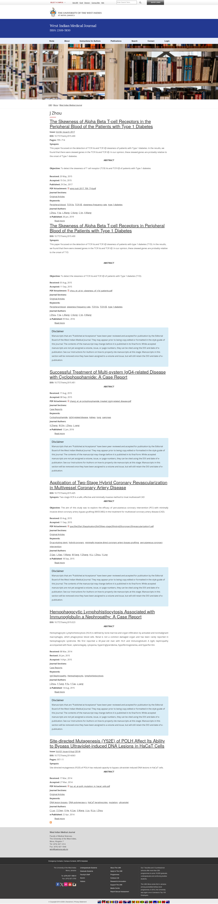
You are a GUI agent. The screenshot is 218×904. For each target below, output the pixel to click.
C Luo (52, 810)
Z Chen (59, 810)
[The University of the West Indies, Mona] (82, 11)
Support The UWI (116, 885)
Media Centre (115, 888)
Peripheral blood (58, 204)
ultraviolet (124, 802)
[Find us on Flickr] (66, 885)
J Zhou (53, 212)
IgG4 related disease (78, 417)
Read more (59, 220)
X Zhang (54, 425)
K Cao (73, 810)
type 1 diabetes (115, 204)
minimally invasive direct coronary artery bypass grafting (112, 542)
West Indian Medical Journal (70, 105)
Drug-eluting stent (58, 542)
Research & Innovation (118, 881)
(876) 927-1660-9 (70, 876)
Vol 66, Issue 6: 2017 (65, 132)
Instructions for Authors (90, 41)
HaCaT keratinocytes (98, 802)
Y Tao (73, 683)
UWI (50, 105)
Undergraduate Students (88, 868)
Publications (116, 41)
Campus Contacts (70, 861)
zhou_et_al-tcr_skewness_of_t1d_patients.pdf (91, 290)
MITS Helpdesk (82, 861)
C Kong (74, 212)
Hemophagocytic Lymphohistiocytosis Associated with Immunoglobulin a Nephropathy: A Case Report (102, 614)
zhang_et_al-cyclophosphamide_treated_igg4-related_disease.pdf (100, 401)
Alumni (82, 878)
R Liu (93, 810)
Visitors (82, 881)
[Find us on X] (61, 885)
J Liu (87, 810)
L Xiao (59, 554)
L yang (76, 425)
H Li (91, 554)
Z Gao (52, 554)
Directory (87, 3)
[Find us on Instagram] (74, 885)
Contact (151, 41)
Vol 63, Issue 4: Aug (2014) (68, 751)
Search (135, 41)
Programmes (114, 874)
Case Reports (56, 409)
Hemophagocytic (75, 675)
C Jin (81, 212)
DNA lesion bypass (58, 802)
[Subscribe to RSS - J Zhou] (51, 822)
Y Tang (60, 683)
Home (51, 41)
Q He (66, 810)
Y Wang (67, 554)
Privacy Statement (80, 902)
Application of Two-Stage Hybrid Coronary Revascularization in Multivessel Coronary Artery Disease (108, 484)
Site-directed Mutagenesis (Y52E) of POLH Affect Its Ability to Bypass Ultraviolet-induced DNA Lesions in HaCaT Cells (107, 743)
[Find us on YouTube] (70, 885)
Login (167, 41)
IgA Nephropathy (58, 675)
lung (99, 417)
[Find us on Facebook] (58, 885)
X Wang (87, 212)
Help (102, 3)
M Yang (75, 554)
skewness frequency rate (95, 204)
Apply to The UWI (116, 871)
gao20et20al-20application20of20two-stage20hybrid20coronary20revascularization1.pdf (112, 526)
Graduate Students (86, 871)
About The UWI (115, 868)
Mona (55, 105)
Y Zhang (84, 554)
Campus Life (114, 878)
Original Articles (57, 196)
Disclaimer (69, 902)
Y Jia (59, 212)
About (67, 41)
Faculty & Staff (85, 874)
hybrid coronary (76, 542)
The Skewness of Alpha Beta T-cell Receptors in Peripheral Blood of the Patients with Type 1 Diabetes (107, 228)
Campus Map (96, 3)
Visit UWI (75, 3)
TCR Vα (70, 204)
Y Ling (105, 554)
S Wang (80, 810)
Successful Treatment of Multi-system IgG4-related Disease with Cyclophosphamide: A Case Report (108, 374)
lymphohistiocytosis (94, 675)
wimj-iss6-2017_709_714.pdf (83, 188)
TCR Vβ (78, 204)
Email (81, 3)
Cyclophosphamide (59, 417)
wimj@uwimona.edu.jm (59, 849)
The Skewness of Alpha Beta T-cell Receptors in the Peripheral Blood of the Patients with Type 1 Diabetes (101, 123)
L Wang (66, 212)
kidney (92, 417)
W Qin (61, 425)
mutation (113, 802)
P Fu (67, 683)
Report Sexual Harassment (119, 891)
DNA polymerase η (78, 802)
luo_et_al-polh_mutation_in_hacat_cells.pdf (90, 786)
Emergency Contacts (55, 861)
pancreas (106, 417)
